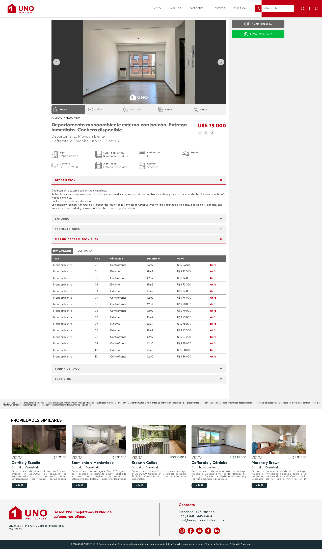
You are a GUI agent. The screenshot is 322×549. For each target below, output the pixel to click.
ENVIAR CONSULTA (261, 24)
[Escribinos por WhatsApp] (302, 10)
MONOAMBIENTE (62, 251)
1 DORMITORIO (84, 251)
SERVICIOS (63, 379)
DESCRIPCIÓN (65, 180)
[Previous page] (56, 62)
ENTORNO (62, 219)
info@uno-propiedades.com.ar (203, 520)
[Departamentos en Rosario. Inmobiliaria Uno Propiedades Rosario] (21, 8)
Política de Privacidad (240, 544)
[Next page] (221, 62)
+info (213, 265)
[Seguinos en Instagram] (316, 10)
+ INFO (19, 485)
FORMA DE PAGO (67, 369)
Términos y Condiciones (216, 544)
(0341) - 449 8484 (198, 516)
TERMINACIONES (67, 229)
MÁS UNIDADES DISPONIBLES (76, 239)
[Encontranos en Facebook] (309, 10)
